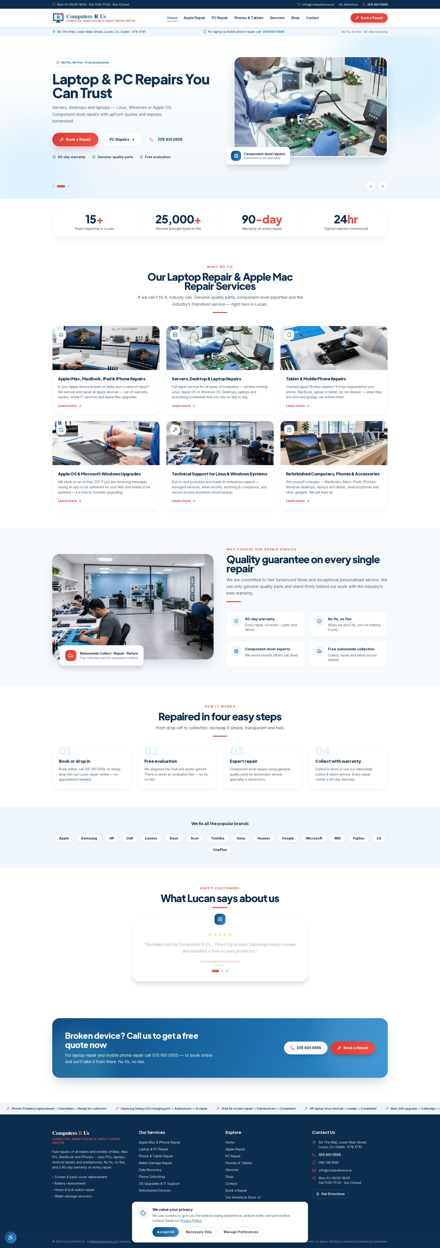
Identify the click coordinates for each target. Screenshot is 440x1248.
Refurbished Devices (155, 1190)
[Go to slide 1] (53, 186)
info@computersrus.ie (318, 4)
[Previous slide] (371, 186)
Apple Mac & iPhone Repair (159, 1142)
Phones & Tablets (249, 18)
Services (277, 18)
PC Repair (220, 18)
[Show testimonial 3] (227, 971)
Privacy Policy (190, 1221)
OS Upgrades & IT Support (159, 1183)
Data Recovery (150, 1170)
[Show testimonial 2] (220, 971)
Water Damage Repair (155, 1163)
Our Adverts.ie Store (241, 1197)
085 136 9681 (329, 1162)
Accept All (165, 1232)
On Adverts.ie (348, 4)
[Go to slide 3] (68, 186)
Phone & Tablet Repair (156, 1156)
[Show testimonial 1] (213, 971)
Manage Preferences (241, 1232)
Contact (312, 18)
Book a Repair (372, 18)
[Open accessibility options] (10, 1237)
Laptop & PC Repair (153, 1149)
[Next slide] (383, 186)
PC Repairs (119, 139)
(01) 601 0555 (378, 4)
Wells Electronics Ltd (104, 1241)
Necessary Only (199, 1232)
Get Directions (333, 1194)
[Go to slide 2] (61, 186)
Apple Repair (194, 18)
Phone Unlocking (152, 1177)
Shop (295, 18)
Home (172, 18)
